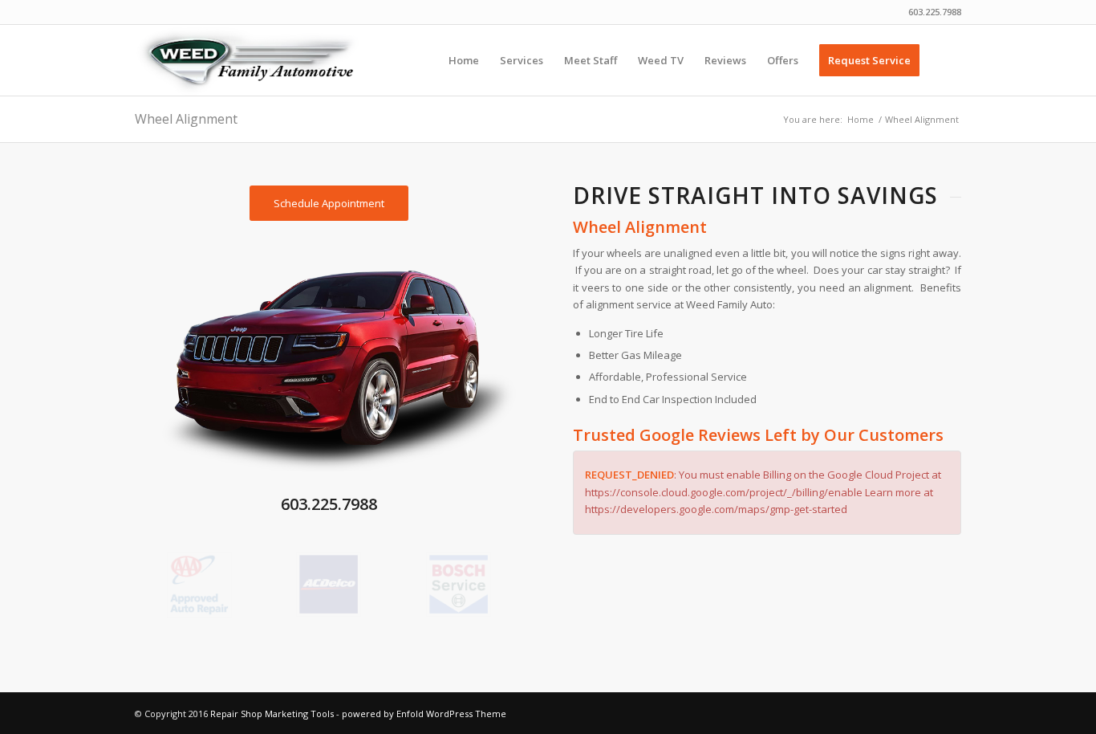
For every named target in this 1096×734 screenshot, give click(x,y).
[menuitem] (463, 60)
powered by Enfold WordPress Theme (424, 713)
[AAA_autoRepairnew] (199, 585)
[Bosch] (458, 584)
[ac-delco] (328, 584)
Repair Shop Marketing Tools (272, 713)
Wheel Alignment (186, 119)
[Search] (945, 60)
